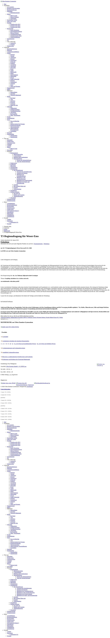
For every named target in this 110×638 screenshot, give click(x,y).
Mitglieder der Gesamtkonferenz (21, 175)
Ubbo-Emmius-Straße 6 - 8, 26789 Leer (16, 366)
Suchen (2, 319)
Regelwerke (10, 28)
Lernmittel (5, 336)
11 (12, 343)
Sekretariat (13, 197)
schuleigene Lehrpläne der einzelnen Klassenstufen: (16, 341)
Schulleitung (13, 190)
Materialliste (10, 213)
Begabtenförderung (12, 49)
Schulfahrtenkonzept (15, 34)
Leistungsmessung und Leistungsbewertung (14, 348)
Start (5, 4)
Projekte (9, 23)
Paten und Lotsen (11, 21)
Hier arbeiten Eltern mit (19, 186)
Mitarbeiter (13, 166)
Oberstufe (9, 106)
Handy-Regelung (14, 30)
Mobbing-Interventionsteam (21, 157)
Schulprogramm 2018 (15, 36)
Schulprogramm (11, 200)
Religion (12, 80)
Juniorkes (12, 101)
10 (10, 343)
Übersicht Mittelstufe (15, 95)
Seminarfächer (10, 118)
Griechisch (13, 66)
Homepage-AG (14, 222)
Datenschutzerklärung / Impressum (25, 385)
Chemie (12, 56)
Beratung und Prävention (13, 8)
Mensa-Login (13, 15)
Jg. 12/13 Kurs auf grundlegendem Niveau (25, 343)
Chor (11, 99)
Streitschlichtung (18, 158)
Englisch (12, 63)
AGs (11, 122)
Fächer (9, 53)
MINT (8, 89)
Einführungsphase (14, 109)
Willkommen (13, 108)
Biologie (12, 54)
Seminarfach (13, 82)
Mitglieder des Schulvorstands (24, 180)
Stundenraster (13, 137)
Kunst (11, 69)
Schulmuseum (10, 38)
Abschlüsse (13, 112)
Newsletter (10, 150)
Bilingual (9, 50)
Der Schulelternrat (18, 170)
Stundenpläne (10, 134)
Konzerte (12, 102)
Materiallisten (13, 92)
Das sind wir (17, 193)
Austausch (13, 43)
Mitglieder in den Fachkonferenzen (21, 178)
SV (8, 40)
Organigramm (13, 167)
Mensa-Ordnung (14, 17)
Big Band (12, 98)
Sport (11, 85)
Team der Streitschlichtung (23, 161)
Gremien (16, 184)
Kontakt (16, 187)
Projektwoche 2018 (15, 27)
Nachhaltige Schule (12, 20)
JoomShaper (30, 386)
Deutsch (12, 59)
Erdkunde (12, 62)
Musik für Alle (14, 105)
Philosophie (13, 76)
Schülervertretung (14, 192)
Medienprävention (18, 154)
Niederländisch (14, 75)
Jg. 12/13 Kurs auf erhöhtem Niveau (46, 343)
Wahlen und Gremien (19, 195)
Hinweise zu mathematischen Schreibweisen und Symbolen (17, 356)
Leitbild (9, 145)
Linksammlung (17, 189)
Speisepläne (13, 18)
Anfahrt (9, 219)
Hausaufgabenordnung (16, 31)
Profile (8, 116)
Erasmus (12, 44)
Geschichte (13, 64)
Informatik (13, 67)
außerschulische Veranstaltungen (14, 129)
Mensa (8, 14)
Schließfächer (10, 215)
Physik (12, 77)
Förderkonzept (10, 88)
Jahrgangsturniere (14, 127)
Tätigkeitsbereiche (18, 196)
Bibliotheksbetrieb (15, 12)
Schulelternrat (13, 169)
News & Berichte (14, 121)
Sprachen (12, 93)
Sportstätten (13, 131)
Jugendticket (10, 212)
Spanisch (12, 83)
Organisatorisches (38, 243)
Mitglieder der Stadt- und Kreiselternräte (23, 182)
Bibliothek (9, 11)
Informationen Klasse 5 (13, 210)
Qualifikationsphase (15, 111)
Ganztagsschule (11, 142)
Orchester (12, 103)
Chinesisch (13, 57)
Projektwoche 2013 (15, 24)
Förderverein (10, 141)
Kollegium (13, 164)
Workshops (46, 243)
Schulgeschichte (11, 199)
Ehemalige (9, 140)
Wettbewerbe (10, 46)
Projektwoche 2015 (15, 25)
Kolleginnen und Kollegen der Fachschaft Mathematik (16, 359)
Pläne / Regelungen (15, 115)
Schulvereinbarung (15, 37)
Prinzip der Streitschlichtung (24, 160)
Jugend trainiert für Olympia (17, 124)
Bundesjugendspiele (15, 125)
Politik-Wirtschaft (14, 79)
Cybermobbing (17, 156)
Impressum (10, 221)
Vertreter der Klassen (22, 173)
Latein (12, 70)
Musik (12, 73)
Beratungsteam (14, 153)
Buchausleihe (13, 114)
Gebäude (9, 144)
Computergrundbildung (13, 51)
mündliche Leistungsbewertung (11, 352)
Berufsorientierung (12, 10)
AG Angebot (10, 7)
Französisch (13, 60)
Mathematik (13, 72)
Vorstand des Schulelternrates (24, 171)
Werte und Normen (15, 86)
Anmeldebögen (11, 203)
